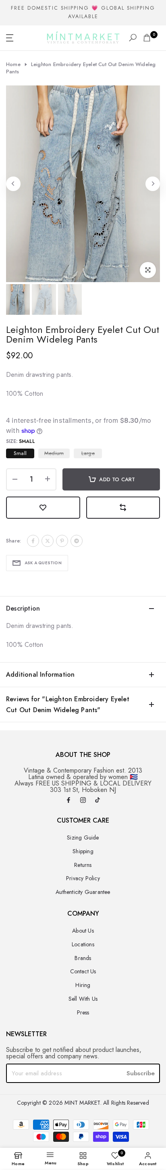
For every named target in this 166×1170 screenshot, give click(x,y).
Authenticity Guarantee (83, 892)
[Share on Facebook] (33, 541)
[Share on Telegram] (77, 541)
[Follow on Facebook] (68, 800)
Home (13, 64)
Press (83, 1012)
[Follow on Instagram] (83, 800)
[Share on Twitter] (48, 541)
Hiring (82, 985)
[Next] (152, 184)
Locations (83, 944)
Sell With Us (83, 999)
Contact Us (83, 971)
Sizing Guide (83, 837)
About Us (83, 931)
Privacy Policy (83, 878)
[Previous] (13, 184)
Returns (82, 865)
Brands (83, 958)
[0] (146, 37)
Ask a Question (43, 563)
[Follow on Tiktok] (97, 800)
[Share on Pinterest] (62, 541)
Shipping (83, 851)
